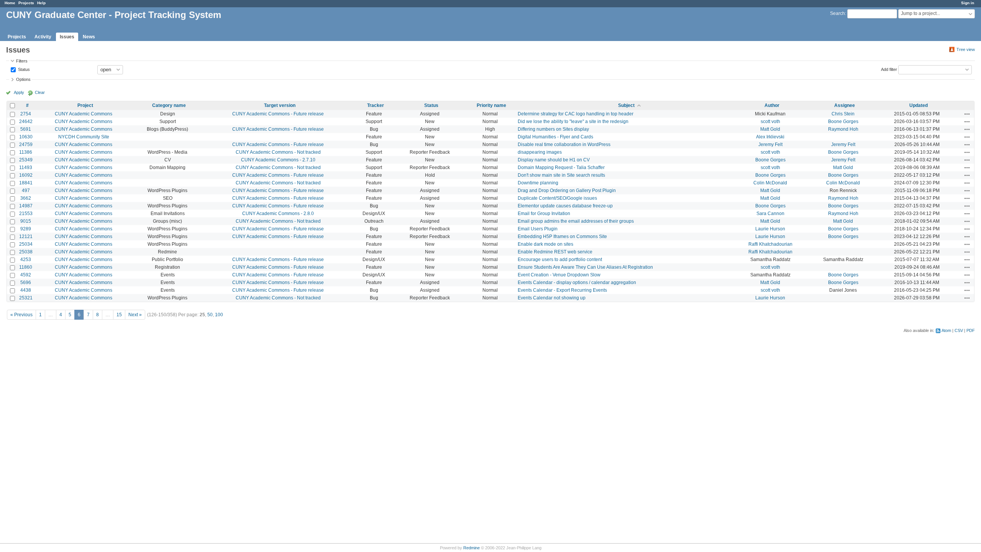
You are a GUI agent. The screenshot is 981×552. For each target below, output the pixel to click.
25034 (26, 244)
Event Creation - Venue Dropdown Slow (559, 275)
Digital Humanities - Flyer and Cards (555, 137)
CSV (959, 330)
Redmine (471, 547)
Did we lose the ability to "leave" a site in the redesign (573, 121)
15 (119, 314)
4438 (25, 290)
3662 (25, 198)
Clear (40, 92)
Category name (169, 105)
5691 (25, 129)
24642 (26, 121)
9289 (25, 229)
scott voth (770, 121)
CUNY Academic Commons (83, 114)
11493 (25, 167)
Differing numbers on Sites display (553, 129)
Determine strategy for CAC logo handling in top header (575, 114)
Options (23, 79)
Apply (19, 92)
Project (85, 105)
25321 (26, 298)
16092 (26, 175)
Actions (967, 114)
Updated (918, 105)
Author (771, 105)
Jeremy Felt (770, 144)
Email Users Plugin (538, 229)
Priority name (491, 105)
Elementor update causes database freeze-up (565, 206)
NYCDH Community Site (83, 137)
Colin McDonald (770, 183)
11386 (25, 152)
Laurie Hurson (770, 229)
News (89, 36)
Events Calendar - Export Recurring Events (562, 290)
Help (41, 3)
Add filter (889, 69)
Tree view (965, 49)
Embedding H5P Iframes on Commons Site (562, 236)
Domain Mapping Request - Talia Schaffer (561, 167)
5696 (25, 282)
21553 (26, 213)
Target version (279, 105)
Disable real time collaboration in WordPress (564, 144)
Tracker (375, 105)
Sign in (967, 3)
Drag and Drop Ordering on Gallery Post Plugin (567, 190)
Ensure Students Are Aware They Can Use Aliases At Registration (585, 267)
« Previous (21, 314)
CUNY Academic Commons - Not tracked (278, 152)
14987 (26, 206)
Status (23, 69)
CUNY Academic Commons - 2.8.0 (278, 213)
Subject (626, 105)
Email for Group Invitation (544, 213)
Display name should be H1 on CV (554, 160)
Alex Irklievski (770, 137)
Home (10, 3)
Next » (135, 314)
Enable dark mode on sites (545, 244)
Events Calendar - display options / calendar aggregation (577, 282)
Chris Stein (843, 114)
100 (219, 314)
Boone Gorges (843, 121)
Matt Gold (770, 129)
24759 (26, 144)
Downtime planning (538, 183)
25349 (26, 160)
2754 (25, 114)
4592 (25, 275)
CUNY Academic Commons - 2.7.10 (278, 160)
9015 (25, 221)
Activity (42, 36)
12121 (26, 236)
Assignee (844, 105)
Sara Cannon (770, 213)
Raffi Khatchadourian (770, 244)
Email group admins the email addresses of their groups (576, 221)
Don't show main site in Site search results (561, 175)
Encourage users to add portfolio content (560, 259)
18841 (26, 183)
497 (26, 190)
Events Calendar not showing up (552, 298)
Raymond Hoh (843, 129)
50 (210, 314)
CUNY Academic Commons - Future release (278, 114)
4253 (25, 259)
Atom (946, 330)
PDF (970, 330)
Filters (22, 61)
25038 (26, 252)
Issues (67, 36)
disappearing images (540, 152)
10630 (26, 137)
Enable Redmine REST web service (555, 252)
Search (837, 13)
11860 (25, 267)
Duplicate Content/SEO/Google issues (557, 198)
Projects (26, 3)
